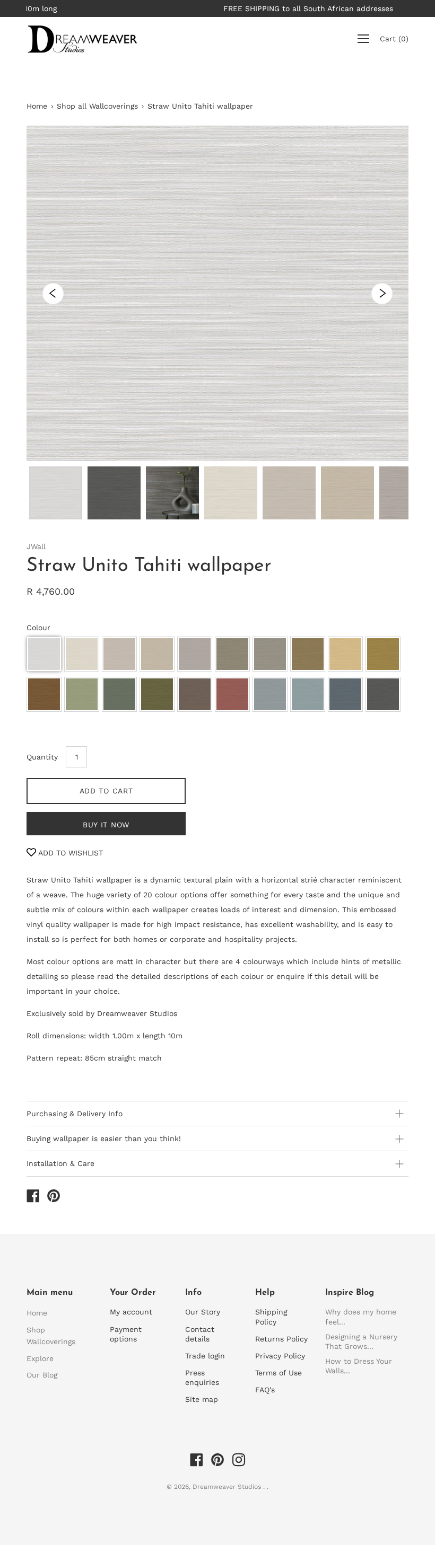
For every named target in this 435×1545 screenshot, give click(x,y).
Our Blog (42, 1375)
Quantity (42, 757)
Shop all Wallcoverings (97, 106)
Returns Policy (281, 1339)
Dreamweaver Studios (228, 1486)
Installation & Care (60, 1163)
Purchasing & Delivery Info (75, 1113)
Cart (394, 39)
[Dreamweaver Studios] (33, 1197)
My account (131, 1312)
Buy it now (106, 824)
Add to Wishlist (69, 853)
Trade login (205, 1356)
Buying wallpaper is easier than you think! (104, 1138)
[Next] (382, 293)
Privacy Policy (280, 1356)
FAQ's (265, 1389)
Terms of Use (278, 1373)
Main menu (50, 1292)
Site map (201, 1399)
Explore (40, 1358)
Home (37, 106)
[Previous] (53, 293)
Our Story (202, 1312)
